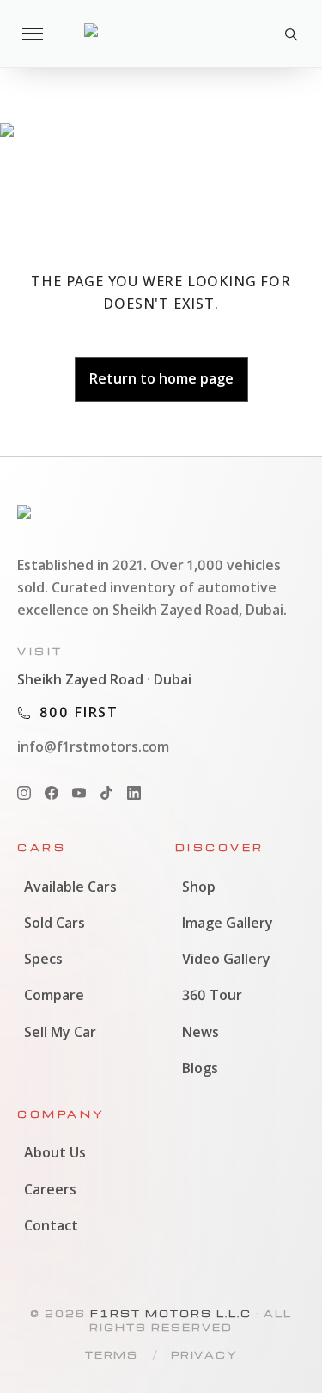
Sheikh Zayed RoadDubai (104, 679)
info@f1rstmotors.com (93, 746)
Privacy (204, 1354)
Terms (111, 1354)
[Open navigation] (33, 33)
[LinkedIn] (134, 793)
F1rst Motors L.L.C (171, 1313)
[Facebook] (51, 793)
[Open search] (289, 33)
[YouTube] (79, 793)
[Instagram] (24, 793)
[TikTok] (106, 793)
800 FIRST (78, 712)
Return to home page (161, 378)
